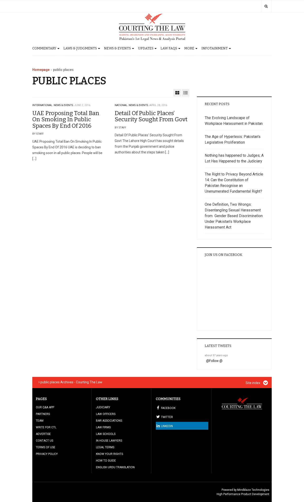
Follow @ (216, 361)
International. (42, 105)
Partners (43, 414)
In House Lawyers (109, 440)
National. (121, 105)
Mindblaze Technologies (253, 490)
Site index (253, 383)
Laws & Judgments (80, 48)
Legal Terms (105, 447)
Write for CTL (46, 427)
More (189, 48)
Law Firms (103, 427)
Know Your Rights (109, 454)
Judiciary (103, 407)
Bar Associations (109, 420)
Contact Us (44, 440)
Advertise (43, 434)
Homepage (41, 70)
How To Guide (106, 460)
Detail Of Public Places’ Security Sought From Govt (151, 116)
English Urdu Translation (115, 467)
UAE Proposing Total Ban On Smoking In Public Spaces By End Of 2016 (65, 119)
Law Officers (105, 414)
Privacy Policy (47, 454)
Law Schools (105, 434)
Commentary (44, 48)
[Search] (266, 6)
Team (39, 420)
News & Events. (64, 105)
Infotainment (214, 48)
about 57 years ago (216, 355)
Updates (145, 48)
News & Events (117, 48)
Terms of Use (45, 447)
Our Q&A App (45, 407)
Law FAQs (169, 48)
